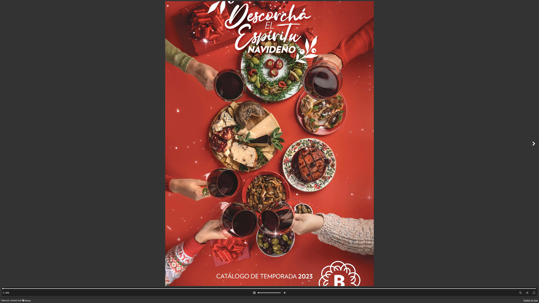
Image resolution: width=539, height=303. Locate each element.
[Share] (527, 293)
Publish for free (531, 300)
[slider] (269, 292)
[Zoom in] (284, 293)
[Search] (520, 293)
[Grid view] (254, 293)
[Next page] (533, 149)
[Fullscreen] (534, 293)
